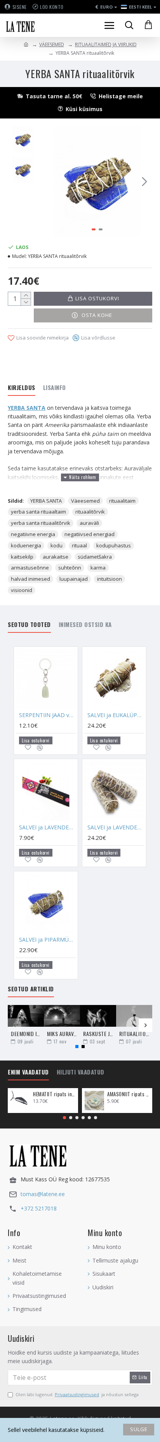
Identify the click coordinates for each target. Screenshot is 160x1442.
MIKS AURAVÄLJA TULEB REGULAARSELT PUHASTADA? (62, 1033)
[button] (49, 181)
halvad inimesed (30, 578)
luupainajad (73, 578)
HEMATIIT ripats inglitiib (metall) (54, 1094)
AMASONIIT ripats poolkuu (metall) (128, 1094)
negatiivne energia (33, 534)
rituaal (79, 545)
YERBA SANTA (26, 407)
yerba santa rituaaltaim (38, 511)
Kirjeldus (21, 388)
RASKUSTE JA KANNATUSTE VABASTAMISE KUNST (98, 1033)
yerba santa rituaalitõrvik (40, 522)
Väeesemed (85, 500)
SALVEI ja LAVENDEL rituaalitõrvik (115, 827)
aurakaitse (55, 556)
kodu (56, 545)
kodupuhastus (113, 545)
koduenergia (26, 545)
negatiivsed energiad (89, 534)
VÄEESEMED (51, 44)
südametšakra (95, 556)
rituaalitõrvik (90, 511)
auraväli (89, 522)
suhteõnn (69, 567)
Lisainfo (54, 388)
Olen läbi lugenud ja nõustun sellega (77, 1394)
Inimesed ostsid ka (85, 625)
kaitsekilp (22, 556)
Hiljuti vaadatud (80, 1072)
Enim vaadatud (28, 1072)
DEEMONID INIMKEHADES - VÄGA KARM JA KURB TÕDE (26, 1033)
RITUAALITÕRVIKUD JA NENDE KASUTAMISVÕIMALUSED (134, 1033)
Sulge (139, 1429)
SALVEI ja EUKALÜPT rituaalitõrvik (115, 715)
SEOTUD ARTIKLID (31, 989)
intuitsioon (109, 578)
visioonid (21, 590)
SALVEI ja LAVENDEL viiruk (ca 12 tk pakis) (47, 827)
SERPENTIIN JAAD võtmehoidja (47, 715)
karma (98, 567)
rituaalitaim (122, 500)
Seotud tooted (29, 625)
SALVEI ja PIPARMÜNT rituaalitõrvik (47, 939)
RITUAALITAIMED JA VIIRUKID (106, 44)
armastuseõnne (30, 567)
